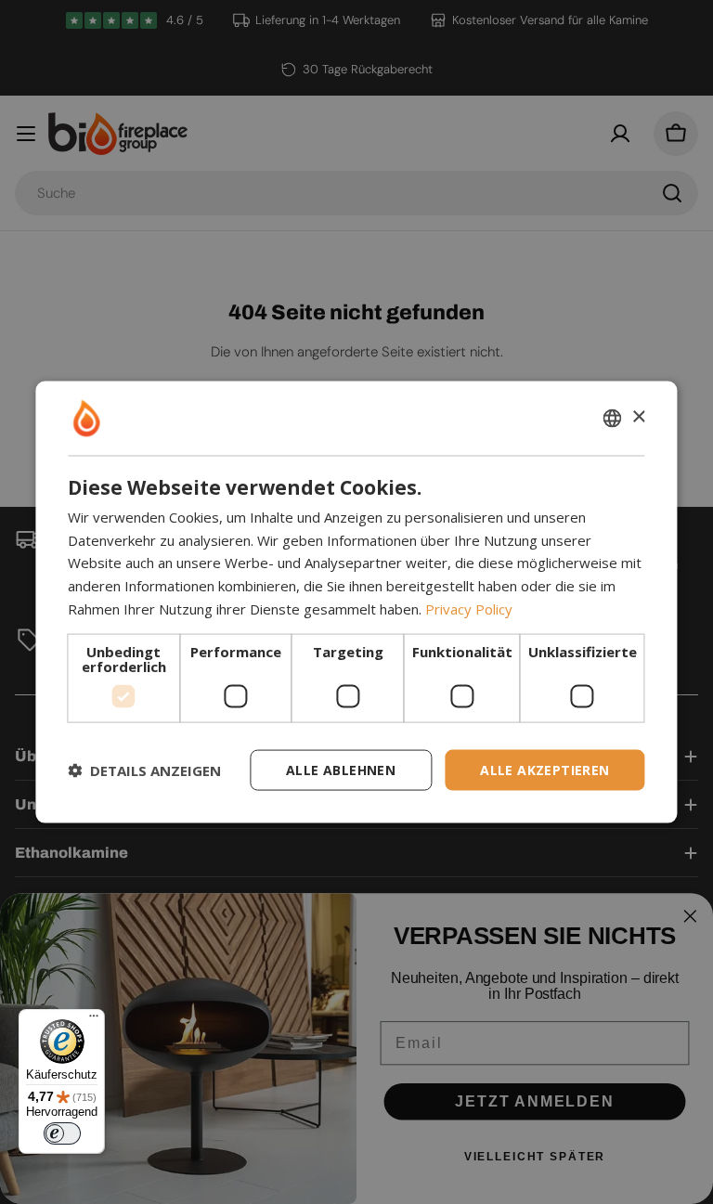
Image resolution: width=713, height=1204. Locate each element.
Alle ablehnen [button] (340, 769)
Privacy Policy (468, 608)
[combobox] (612, 417)
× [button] (638, 417)
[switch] (62, 1133)
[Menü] (94, 1020)
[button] (144, 770)
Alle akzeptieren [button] (544, 769)
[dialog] (356, 602)
